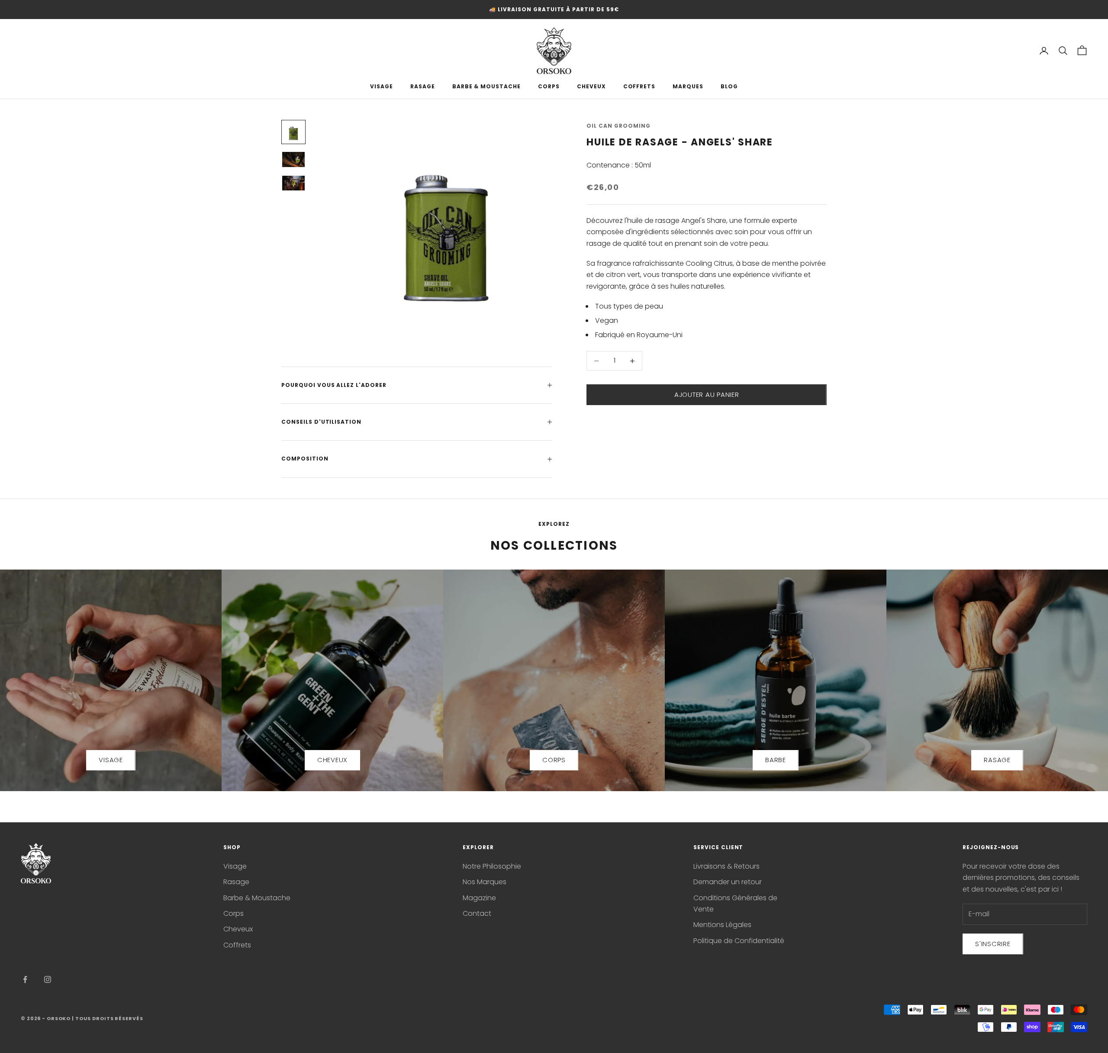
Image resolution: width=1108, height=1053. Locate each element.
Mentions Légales (722, 925)
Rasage (236, 882)
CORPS (549, 86)
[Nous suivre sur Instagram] (47, 979)
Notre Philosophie (492, 866)
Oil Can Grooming (618, 125)
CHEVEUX (591, 86)
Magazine (479, 898)
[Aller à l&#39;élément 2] (293, 159)
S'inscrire (993, 943)
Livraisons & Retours (726, 866)
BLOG (729, 86)
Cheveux (238, 929)
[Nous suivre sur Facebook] (25, 979)
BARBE (775, 759)
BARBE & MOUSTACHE (486, 86)
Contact (477, 913)
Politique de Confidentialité (738, 941)
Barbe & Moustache (256, 898)
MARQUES (688, 86)
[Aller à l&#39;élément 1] (293, 132)
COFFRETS (639, 86)
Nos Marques (484, 882)
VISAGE (381, 86)
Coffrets (237, 945)
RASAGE (422, 86)
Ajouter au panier (706, 394)
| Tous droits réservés (107, 1018)
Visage (235, 866)
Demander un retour (727, 882)
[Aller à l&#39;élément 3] (293, 183)
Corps (233, 913)
